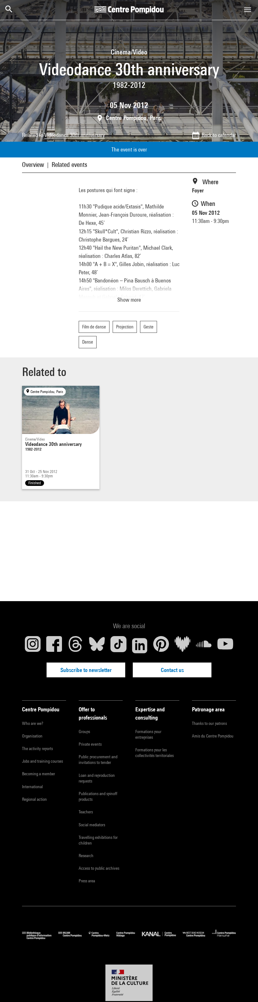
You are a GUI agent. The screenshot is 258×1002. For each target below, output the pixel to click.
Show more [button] (129, 299)
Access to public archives (99, 868)
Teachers (86, 811)
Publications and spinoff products (98, 796)
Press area (87, 880)
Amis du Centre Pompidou (212, 735)
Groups (84, 731)
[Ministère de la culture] (129, 983)
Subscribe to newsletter (86, 670)
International (32, 786)
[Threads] (75, 645)
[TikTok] (118, 645)
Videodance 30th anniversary (74, 135)
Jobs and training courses (42, 761)
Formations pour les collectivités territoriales (154, 752)
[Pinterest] (161, 645)
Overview (33, 164)
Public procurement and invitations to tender (98, 759)
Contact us (172, 670)
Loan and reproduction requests (97, 778)
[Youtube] (225, 645)
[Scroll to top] (243, 987)
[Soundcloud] (204, 645)
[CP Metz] (102, 937)
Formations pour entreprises (148, 734)
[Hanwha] (224, 937)
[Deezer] (182, 645)
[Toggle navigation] (247, 9)
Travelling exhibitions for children (98, 840)
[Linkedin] (139, 645)
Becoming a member (38, 773)
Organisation (32, 735)
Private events (90, 744)
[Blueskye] (97, 645)
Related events (69, 164)
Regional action (34, 799)
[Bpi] (40, 937)
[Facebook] (54, 645)
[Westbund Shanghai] (197, 937)
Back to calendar (219, 135)
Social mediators (92, 824)
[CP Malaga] (129, 937)
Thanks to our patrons (209, 723)
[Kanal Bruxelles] (162, 937)
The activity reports (37, 748)
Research (86, 855)
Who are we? (32, 723)
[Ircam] (73, 937)
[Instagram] (32, 645)
